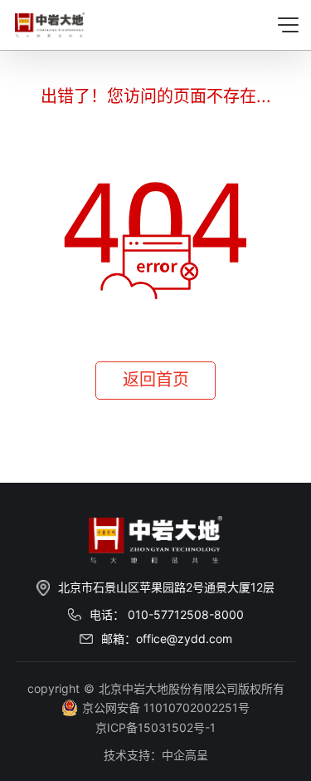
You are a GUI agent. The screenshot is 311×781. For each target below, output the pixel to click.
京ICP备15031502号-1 (155, 727)
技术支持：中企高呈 (156, 755)
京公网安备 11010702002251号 (166, 707)
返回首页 (156, 380)
